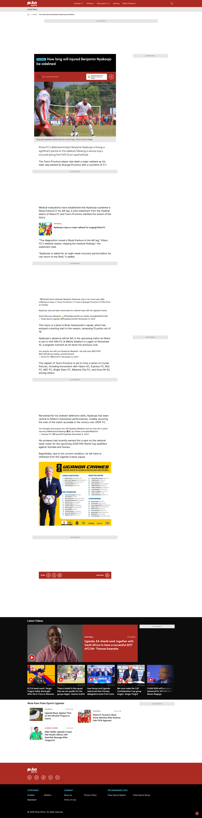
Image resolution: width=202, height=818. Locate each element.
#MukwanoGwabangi (56, 431)
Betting (116, 3)
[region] (101, 681)
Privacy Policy (90, 795)
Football (77, 3)
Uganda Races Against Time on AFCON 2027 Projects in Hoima (58, 716)
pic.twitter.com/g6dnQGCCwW (94, 316)
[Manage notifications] (197, 813)
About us (68, 795)
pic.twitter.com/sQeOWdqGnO (85, 431)
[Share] (111, 76)
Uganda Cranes (51, 728)
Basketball (31, 800)
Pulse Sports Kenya (141, 795)
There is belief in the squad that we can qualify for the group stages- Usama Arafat (71, 691)
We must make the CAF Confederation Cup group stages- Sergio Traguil (129, 691)
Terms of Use (70, 800)
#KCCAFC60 (44, 354)
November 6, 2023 (87, 319)
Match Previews (129, 3)
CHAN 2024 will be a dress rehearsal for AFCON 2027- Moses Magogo (160, 691)
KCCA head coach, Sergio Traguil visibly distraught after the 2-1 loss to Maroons (40, 691)
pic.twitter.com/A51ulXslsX (62, 354)
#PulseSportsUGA (72, 316)
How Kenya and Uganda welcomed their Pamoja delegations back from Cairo (100, 691)
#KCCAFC (96, 351)
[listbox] (101, 681)
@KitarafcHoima (47, 299)
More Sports (102, 3)
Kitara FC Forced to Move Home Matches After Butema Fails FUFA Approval (106, 718)
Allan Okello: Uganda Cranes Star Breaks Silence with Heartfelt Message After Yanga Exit (58, 736)
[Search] (172, 3)
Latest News (32, 9)
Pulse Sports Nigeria (117, 795)
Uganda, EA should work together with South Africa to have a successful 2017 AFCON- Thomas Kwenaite (108, 644)
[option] (41, 681)
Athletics (90, 3)
